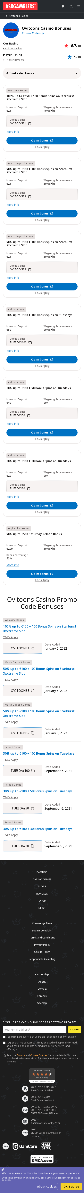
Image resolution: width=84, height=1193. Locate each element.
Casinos (42, 872)
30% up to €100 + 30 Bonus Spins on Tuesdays (38, 461)
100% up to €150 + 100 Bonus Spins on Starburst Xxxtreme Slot (40, 97)
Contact (42, 988)
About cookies (47, 1186)
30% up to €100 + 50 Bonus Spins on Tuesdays (38, 388)
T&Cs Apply (42, 147)
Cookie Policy (42, 952)
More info (12, 132)
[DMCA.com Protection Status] (42, 1159)
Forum (42, 900)
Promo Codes (31, 33)
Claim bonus (39, 140)
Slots (42, 886)
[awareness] (24, 1146)
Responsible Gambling (42, 959)
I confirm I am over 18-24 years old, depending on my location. (41, 1036)
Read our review (12, 48)
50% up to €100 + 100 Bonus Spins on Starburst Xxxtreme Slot (39, 170)
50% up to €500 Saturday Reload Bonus (34, 534)
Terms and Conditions (42, 937)
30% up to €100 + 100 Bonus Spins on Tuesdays (39, 315)
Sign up (74, 1029)
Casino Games (42, 879)
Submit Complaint (42, 930)
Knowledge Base (42, 923)
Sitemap (42, 1003)
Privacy (21, 1055)
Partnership (42, 974)
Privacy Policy (42, 944)
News (42, 907)
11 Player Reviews (13, 59)
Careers (42, 995)
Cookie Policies (38, 1055)
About (42, 981)
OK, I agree (71, 1186)
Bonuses (42, 893)
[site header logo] (20, 6)
